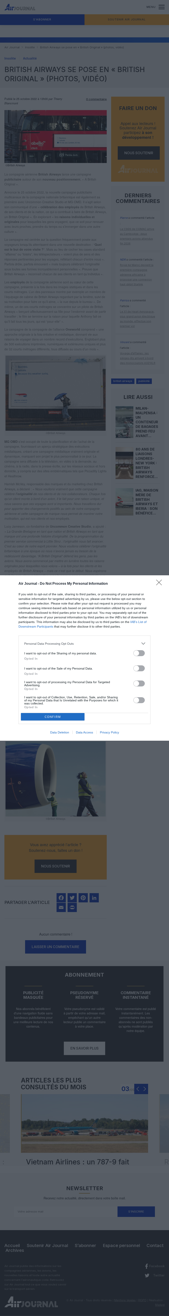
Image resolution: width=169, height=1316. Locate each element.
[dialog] (84, 658)
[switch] (139, 653)
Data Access (84, 732)
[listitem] (84, 643)
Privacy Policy (109, 732)
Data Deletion (59, 732)
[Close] (160, 584)
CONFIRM (53, 717)
